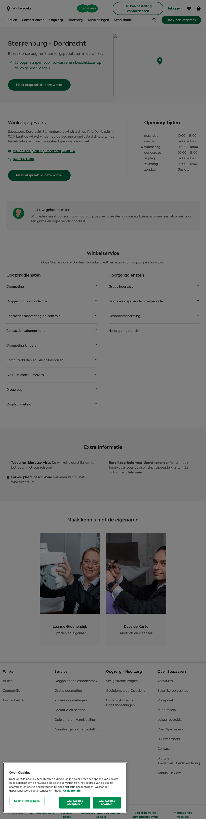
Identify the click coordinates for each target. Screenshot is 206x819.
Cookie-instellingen (27, 801)
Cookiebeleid (72, 791)
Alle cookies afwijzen (107, 803)
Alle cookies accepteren (75, 803)
